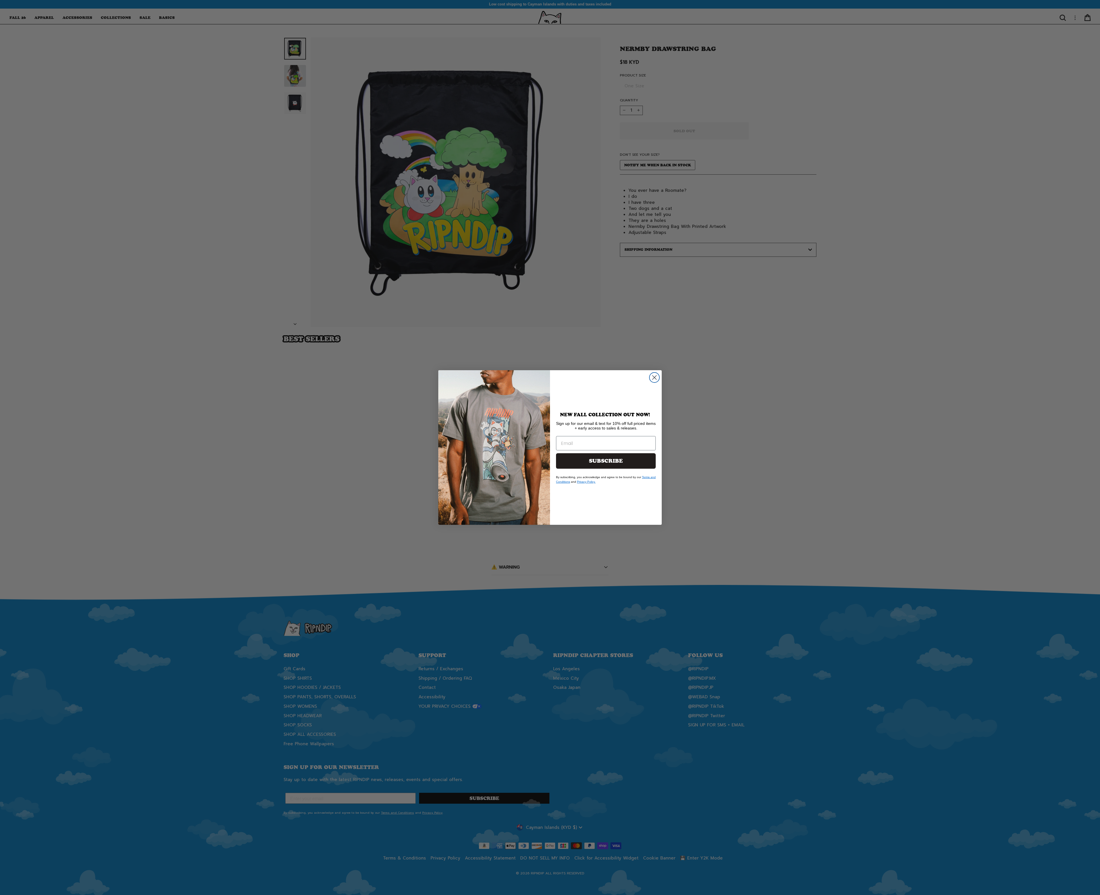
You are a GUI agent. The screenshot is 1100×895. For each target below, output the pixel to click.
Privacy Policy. (586, 481)
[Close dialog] (654, 377)
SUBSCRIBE (606, 461)
